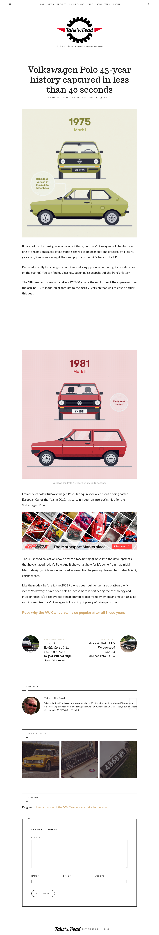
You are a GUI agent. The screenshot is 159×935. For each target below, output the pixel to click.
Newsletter (103, 4)
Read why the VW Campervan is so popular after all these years (73, 613)
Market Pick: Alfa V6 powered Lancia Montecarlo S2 (108, 648)
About (116, 4)
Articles (61, 4)
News (51, 4)
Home (42, 4)
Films (90, 4)
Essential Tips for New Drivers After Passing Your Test (41, 759)
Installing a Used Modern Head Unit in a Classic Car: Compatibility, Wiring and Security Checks (79, 759)
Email (67, 876)
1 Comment (92, 98)
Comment (36, 837)
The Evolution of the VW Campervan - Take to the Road (71, 807)
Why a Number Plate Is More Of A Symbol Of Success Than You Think (118, 759)
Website (99, 876)
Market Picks (76, 4)
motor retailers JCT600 (64, 282)
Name (35, 876)
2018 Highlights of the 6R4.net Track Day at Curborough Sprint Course (51, 650)
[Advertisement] (79, 322)
